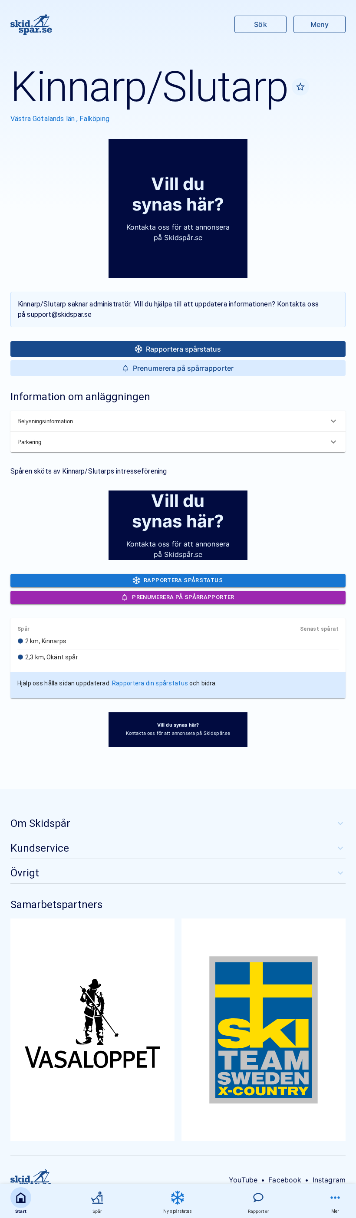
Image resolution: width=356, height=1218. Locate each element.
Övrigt (24, 873)
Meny (319, 24)
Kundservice (39, 848)
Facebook (284, 1179)
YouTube (243, 1179)
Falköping (94, 119)
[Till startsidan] (31, 24)
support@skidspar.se (59, 314)
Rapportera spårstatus (183, 349)
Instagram (329, 1179)
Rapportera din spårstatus (150, 683)
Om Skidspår (40, 823)
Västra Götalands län (43, 119)
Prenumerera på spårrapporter (183, 368)
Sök (260, 24)
